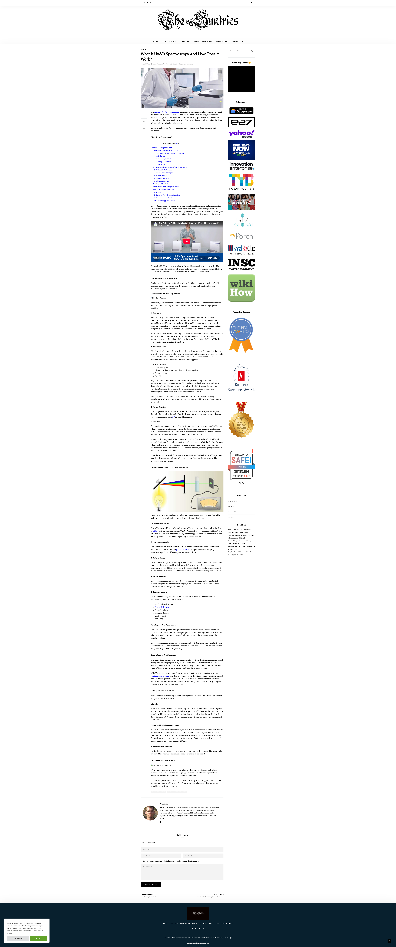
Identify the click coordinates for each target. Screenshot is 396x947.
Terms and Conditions (224, 924)
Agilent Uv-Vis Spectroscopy (166, 112)
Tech (163, 41)
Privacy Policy (208, 924)
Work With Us (222, 41)
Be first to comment (186, 64)
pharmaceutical (183, 549)
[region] (27, 931)
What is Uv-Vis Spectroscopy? (162, 148)
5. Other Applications (161, 181)
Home (155, 41)
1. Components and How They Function (170, 153)
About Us (206, 41)
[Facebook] (142, 3)
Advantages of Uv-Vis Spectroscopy (164, 184)
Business (173, 41)
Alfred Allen (164, 803)
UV (173, 417)
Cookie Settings (18, 938)
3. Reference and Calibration (164, 198)
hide (176, 143)
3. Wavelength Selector (164, 159)
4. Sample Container (163, 162)
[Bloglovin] (147, 3)
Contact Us (237, 41)
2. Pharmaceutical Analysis (163, 173)
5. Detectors (160, 164)
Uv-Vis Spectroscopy (158, 792)
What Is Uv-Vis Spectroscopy (177, 792)
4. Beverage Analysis (161, 178)
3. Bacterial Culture (160, 176)
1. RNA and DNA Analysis (163, 170)
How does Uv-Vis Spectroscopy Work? (165, 150)
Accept (38, 938)
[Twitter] (144, 3)
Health (230, 506)
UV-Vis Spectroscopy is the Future (164, 201)
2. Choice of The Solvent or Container (167, 195)
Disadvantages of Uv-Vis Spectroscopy (165, 187)
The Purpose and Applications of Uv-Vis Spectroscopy (170, 167)
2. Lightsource (161, 156)
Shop (196, 41)
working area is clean (160, 676)
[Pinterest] (150, 3)
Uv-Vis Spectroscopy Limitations (163, 189)
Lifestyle (185, 41)
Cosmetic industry (163, 607)
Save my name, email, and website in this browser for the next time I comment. (171, 861)
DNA (155, 531)
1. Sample (157, 192)
